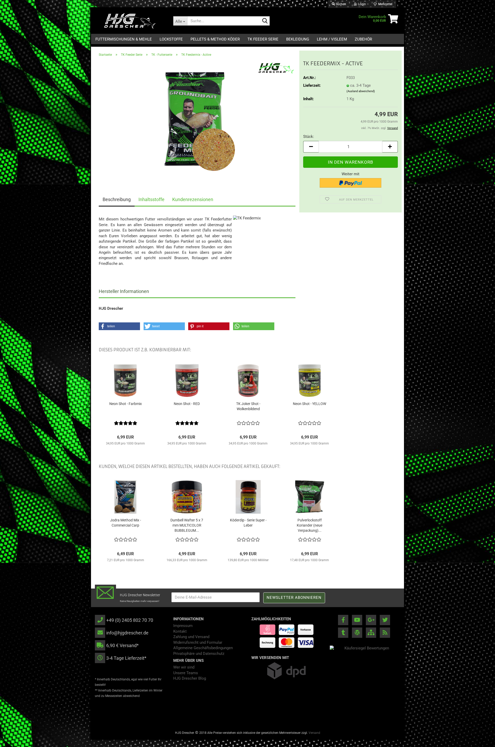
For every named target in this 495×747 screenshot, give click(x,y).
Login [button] (361, 4)
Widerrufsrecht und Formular (197, 642)
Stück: (308, 136)
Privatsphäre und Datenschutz (198, 653)
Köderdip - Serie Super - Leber (248, 522)
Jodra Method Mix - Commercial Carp (125, 522)
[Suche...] (265, 21)
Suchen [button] (340, 4)
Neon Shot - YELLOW (309, 404)
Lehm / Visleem (332, 39)
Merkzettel (384, 4)
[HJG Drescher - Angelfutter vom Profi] (130, 21)
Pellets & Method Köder (215, 39)
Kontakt (180, 631)
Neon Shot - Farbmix (125, 404)
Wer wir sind (183, 667)
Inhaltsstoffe (151, 199)
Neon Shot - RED (187, 404)
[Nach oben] (481, 739)
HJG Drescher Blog (189, 678)
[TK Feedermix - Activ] (197, 119)
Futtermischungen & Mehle (123, 39)
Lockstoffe (171, 39)
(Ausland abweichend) (360, 91)
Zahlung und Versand (191, 636)
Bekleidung (297, 39)
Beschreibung (117, 199)
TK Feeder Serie (263, 39)
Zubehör (363, 39)
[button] (311, 147)
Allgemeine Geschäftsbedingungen (203, 648)
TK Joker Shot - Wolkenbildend (248, 406)
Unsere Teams (185, 673)
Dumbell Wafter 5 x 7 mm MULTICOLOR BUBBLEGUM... (186, 525)
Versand (314, 733)
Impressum (183, 625)
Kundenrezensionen (192, 199)
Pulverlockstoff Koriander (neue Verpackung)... (309, 525)
